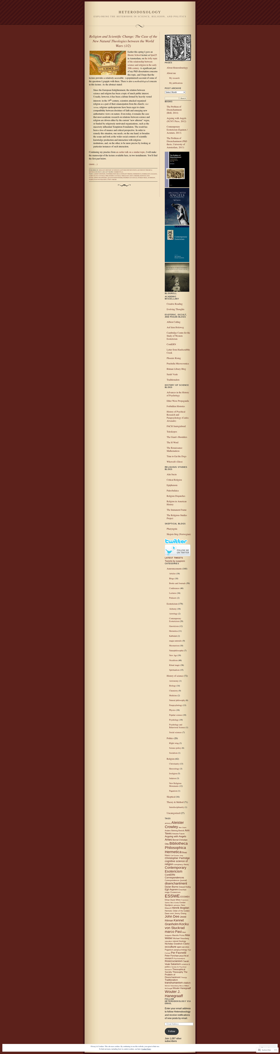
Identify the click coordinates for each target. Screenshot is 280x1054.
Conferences (174, 588)
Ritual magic (174, 665)
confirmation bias (113, 174)
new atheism (134, 176)
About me (171, 73)
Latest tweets (174, 558)
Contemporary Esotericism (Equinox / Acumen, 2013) (177, 129)
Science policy (175, 748)
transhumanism (174, 982)
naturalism (168, 941)
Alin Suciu (172, 474)
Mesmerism (174, 645)
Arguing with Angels (175, 836)
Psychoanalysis (179, 958)
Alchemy (173, 608)
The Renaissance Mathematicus (174, 449)
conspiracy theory (181, 864)
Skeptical (171, 796)
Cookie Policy (146, 1049)
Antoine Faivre (178, 834)
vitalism (187, 983)
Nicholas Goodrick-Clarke (177, 943)
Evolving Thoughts (175, 309)
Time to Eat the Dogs (176, 456)
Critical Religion (174, 479)
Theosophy (178, 972)
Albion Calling (173, 321)
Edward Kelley (185, 887)
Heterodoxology (140, 12)
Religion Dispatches (176, 495)
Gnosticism (174, 626)
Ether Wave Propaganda (178, 400)
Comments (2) (118, 172)
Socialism (173, 752)
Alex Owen (182, 827)
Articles (172, 573)
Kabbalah (173, 636)
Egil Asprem (171, 889)
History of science (112, 170)
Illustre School (134, 54)
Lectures (123, 170)
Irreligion (173, 773)
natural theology (121, 176)
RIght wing (174, 743)
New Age (173, 655)
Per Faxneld (178, 952)
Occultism (173, 660)
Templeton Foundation (98, 179)
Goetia (176, 902)
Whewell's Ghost (174, 461)
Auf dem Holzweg (175, 327)
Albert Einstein (99, 174)
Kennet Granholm (174, 922)
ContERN (171, 344)
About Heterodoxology (177, 67)
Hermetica (173, 631)
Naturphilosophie (176, 650)
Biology (102, 170)
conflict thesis (126, 174)
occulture (170, 946)
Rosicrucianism (174, 961)
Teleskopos (172, 431)
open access (183, 947)
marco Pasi (173, 932)
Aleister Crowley (174, 824)
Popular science (139, 170)
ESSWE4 (184, 896)
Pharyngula (172, 528)
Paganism (173, 790)
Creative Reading (175, 303)
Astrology (173, 613)
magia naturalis (175, 640)
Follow (171, 1031)
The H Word (172, 442)
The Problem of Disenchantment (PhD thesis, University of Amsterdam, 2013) (177, 143)
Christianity (174, 763)
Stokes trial (142, 178)
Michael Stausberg (181, 938)
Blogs (171, 578)
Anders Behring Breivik (174, 831)
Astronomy (173, 680)
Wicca (181, 986)
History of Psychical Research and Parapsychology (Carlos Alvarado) (178, 416)
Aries (168, 839)
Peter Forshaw (172, 955)
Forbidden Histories (176, 406)
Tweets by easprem (175, 561)
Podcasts (172, 597)
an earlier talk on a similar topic (130, 151)
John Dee (172, 916)
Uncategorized (173, 812)
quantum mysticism (115, 178)
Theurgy (184, 977)
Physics (130, 170)
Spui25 (153, 54)
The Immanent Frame (177, 509)
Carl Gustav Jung (176, 855)
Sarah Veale (172, 374)
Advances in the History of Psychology (178, 394)
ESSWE (172, 896)
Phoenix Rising (174, 358)
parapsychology (180, 950)
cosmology (146, 174)
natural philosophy (106, 176)
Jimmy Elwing (180, 913)
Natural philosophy (177, 700)
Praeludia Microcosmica (178, 363)
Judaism (172, 778)
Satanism (176, 964)
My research (174, 78)
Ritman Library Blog (176, 368)
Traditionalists (173, 379)
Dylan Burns (171, 886)
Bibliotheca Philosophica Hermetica (176, 847)
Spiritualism (174, 669)
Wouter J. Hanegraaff (174, 994)
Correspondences (174, 877)
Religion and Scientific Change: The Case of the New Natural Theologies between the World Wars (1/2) (123, 41)
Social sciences (175, 732)
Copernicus (137, 174)
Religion (171, 758)
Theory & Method (175, 802)
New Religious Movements (175, 784)
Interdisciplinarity (176, 807)
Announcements (174, 568)
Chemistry (173, 690)
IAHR (172, 913)
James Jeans (93, 176)
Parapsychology (175, 705)
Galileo (154, 174)
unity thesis (112, 179)
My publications (176, 83)
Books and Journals (177, 583)
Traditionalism (171, 980)
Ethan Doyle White (173, 900)
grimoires (177, 905)
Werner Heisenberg (172, 986)
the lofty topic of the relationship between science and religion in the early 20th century (142, 63)
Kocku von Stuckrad (177, 926)
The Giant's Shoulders (177, 436)
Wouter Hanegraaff (182, 988)
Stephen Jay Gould (130, 178)
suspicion (151, 178)
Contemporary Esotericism (175, 620)
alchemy (168, 823)
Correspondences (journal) (176, 880)
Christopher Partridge (177, 858)
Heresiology (174, 768)
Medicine (173, 695)
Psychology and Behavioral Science (177, 726)
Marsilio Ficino (178, 935)
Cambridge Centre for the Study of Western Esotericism (178, 335)
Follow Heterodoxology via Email (178, 1001)
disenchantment (176, 883)
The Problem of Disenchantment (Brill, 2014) (174, 109)
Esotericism (172, 603)
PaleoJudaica (173, 490)
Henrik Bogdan (180, 907)
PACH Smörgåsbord (176, 426)
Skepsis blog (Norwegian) (179, 534)
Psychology (174, 719)
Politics (170, 738)
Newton (143, 176)
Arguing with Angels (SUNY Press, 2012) (176, 120)
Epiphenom (172, 485)
